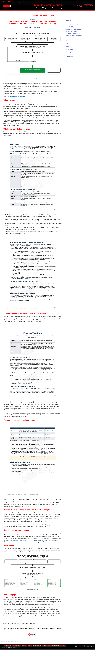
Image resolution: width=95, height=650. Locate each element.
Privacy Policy (70, 2)
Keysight (37, 628)
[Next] (35, 634)
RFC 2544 (57, 628)
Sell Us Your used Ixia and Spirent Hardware (12, 641)
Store (67, 40)
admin (38, 27)
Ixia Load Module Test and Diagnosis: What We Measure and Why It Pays (74, 24)
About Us (68, 20)
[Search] (73, 5)
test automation (9, 629)
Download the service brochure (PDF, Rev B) (15, 96)
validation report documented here (19, 540)
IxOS (33, 628)
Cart (67, 43)
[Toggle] (81, 49)
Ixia (30, 19)
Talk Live (6, 6)
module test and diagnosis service (42, 538)
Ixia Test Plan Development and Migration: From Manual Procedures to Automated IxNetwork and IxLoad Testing (74, 32)
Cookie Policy (69, 56)
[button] (78, 6)
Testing (33, 19)
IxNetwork (29, 628)
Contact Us (69, 46)
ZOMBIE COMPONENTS (48, 5)
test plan (15, 629)
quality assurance (50, 628)
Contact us (6, 620)
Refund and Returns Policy (80, 2)
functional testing (21, 628)
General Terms (90, 2)
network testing (42, 628)
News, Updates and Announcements (71, 53)
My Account (69, 38)
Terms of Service (70, 49)
